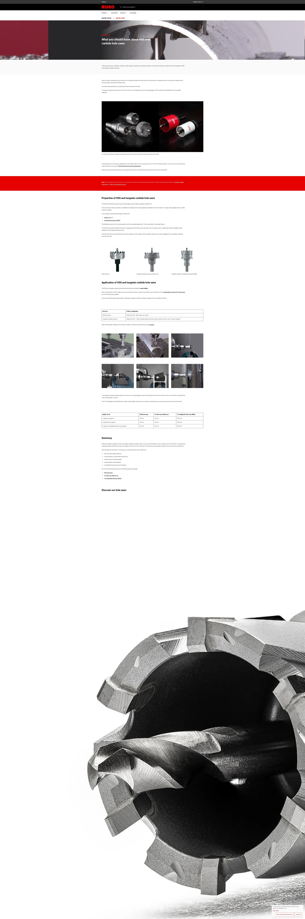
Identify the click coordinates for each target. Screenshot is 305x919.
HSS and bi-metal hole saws (118, 184)
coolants (151, 324)
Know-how (120, 18)
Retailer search (197, 2)
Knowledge (106, 18)
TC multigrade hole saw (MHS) (112, 478)
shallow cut (107, 217)
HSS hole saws (108, 472)
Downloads (114, 13)
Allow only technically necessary (284, 914)
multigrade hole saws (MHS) (112, 220)
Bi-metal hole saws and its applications (130, 166)
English (104, 2)
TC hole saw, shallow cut (111, 475)
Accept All (298, 914)
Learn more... (276, 910)
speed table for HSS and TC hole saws (174, 292)
